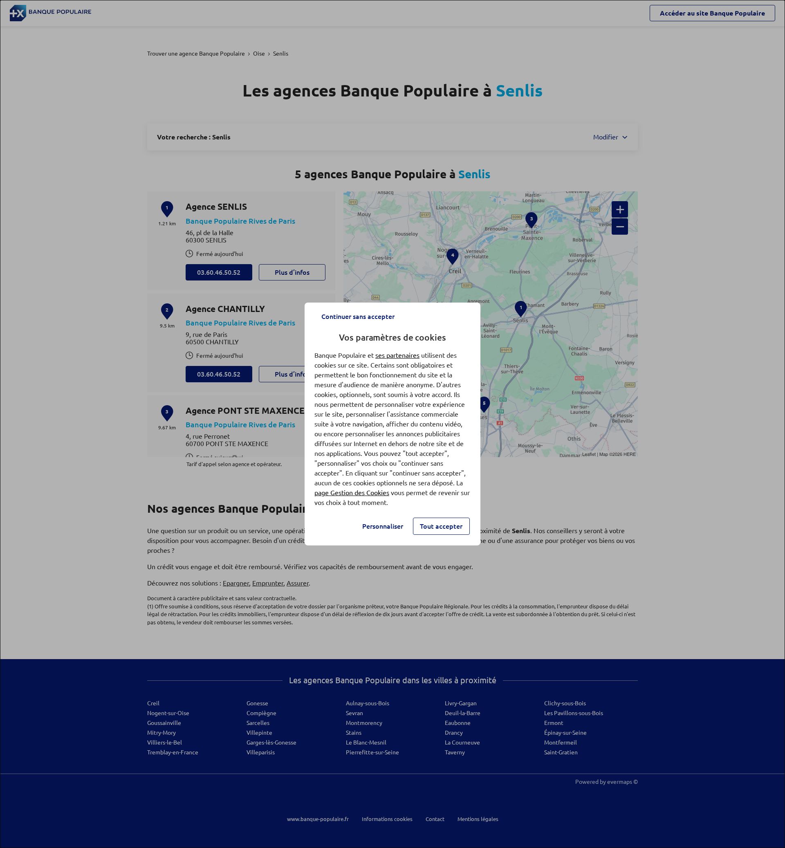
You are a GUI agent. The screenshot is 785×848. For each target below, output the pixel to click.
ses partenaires (397, 355)
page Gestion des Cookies (351, 492)
